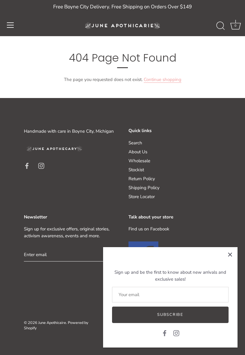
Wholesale (139, 161)
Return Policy (141, 179)
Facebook (159, 229)
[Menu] (10, 25)
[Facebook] (165, 333)
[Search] (220, 26)
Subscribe (170, 314)
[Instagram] (176, 333)
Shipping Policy (144, 188)
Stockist (136, 170)
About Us (137, 152)
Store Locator (141, 197)
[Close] (230, 254)
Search (135, 143)
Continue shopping (162, 79)
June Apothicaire (52, 322)
